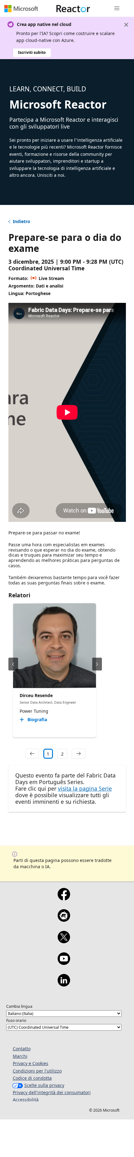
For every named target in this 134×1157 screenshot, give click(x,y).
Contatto (22, 1049)
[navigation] (32, 754)
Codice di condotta (32, 1078)
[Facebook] (63, 898)
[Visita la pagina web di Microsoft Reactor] (73, 8)
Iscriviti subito (32, 52)
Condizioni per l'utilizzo (37, 1071)
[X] (63, 941)
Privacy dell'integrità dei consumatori (52, 1092)
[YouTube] (63, 962)
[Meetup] (63, 919)
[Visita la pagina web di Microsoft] (21, 8)
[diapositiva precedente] (13, 664)
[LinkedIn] (63, 984)
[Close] (126, 25)
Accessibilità (26, 1100)
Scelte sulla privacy (44, 1085)
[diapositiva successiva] (97, 664)
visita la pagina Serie (85, 788)
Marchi (20, 1056)
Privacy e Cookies (30, 1063)
